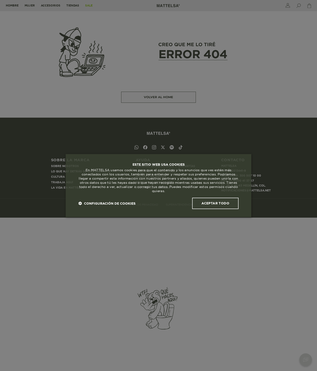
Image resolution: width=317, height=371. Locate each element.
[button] (107, 203)
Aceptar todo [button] (215, 203)
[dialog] (158, 185)
